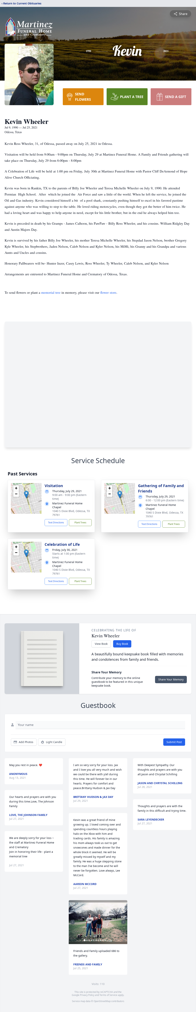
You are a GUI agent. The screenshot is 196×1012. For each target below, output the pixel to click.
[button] (26, 494)
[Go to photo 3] (89, 940)
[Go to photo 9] (103, 940)
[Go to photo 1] (85, 940)
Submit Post (174, 742)
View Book (101, 644)
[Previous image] (72, 922)
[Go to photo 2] (87, 940)
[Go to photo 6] (96, 940)
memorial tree (50, 292)
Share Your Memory (171, 679)
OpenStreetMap (102, 1001)
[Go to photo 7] (98, 940)
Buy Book (122, 644)
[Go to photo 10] (105, 940)
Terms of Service (108, 995)
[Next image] (123, 922)
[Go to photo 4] (91, 940)
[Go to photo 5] (94, 940)
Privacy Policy (87, 995)
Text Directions (56, 522)
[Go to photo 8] (100, 940)
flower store (108, 292)
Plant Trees (80, 522)
